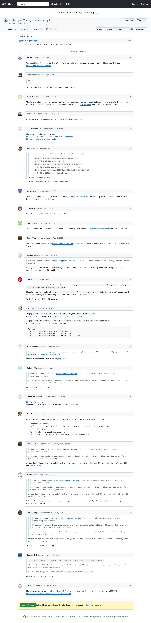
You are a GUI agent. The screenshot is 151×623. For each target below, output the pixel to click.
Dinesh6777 (31, 414)
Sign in (135, 4)
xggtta (29, 223)
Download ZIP (141, 29)
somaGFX (31, 279)
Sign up (144, 4)
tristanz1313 (32, 346)
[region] (75, 44)
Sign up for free (28, 605)
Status (64, 617)
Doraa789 (31, 191)
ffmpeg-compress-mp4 (36, 20)
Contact (85, 617)
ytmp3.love (61, 359)
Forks (52, 29)
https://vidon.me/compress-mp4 (38, 65)
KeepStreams (55, 214)
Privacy (50, 617)
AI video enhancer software (97, 229)
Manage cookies (95, 617)
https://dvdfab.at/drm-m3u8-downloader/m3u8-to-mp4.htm (49, 137)
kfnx (28, 308)
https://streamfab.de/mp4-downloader (41, 139)
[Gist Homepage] (8, 3)
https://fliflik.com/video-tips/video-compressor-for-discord (48, 593)
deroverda (31, 148)
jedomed (30, 255)
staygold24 (31, 208)
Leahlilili (30, 586)
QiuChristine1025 (34, 129)
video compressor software (62, 243)
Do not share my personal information (115, 617)
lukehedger (14, 20)
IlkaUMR (30, 97)
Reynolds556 (32, 114)
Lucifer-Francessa (34, 397)
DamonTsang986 (34, 238)
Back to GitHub (65, 4)
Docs (79, 617)
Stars (38, 29)
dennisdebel (32, 555)
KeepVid (50, 119)
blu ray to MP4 (85, 104)
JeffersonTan (32, 368)
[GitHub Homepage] (24, 616)
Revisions (22, 29)
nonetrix (30, 75)
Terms (44, 617)
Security (57, 617)
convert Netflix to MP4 (79, 197)
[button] (128, 29)
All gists (54, 4)
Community (72, 617)
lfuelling (30, 475)
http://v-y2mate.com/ (34, 402)
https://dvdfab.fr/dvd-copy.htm (48, 354)
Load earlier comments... (79, 51)
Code (10, 29)
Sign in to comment (93, 605)
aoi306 (29, 57)
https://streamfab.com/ (46, 199)
